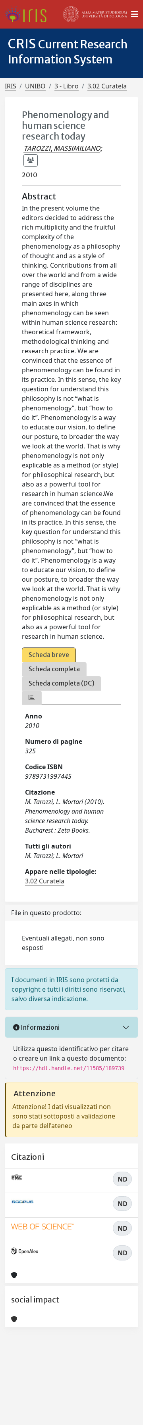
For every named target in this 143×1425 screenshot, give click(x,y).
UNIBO (35, 86)
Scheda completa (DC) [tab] (62, 683)
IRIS (10, 86)
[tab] (32, 697)
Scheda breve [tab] (49, 655)
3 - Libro (66, 86)
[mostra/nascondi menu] (134, 14)
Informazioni (39, 1027)
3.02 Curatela (107, 86)
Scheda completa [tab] (54, 669)
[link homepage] (29, 14)
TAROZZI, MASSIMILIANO (61, 148)
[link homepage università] (95, 14)
